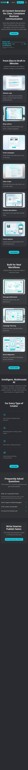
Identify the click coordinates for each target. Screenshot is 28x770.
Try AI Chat (14, 33)
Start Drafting (14, 252)
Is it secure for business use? (9, 511)
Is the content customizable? (9, 506)
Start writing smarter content (13, 539)
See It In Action (14, 367)
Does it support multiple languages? (11, 502)
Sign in (13, 2)
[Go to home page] (5, 2)
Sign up (19, 2)
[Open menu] (26, 2)
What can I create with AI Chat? (10, 494)
